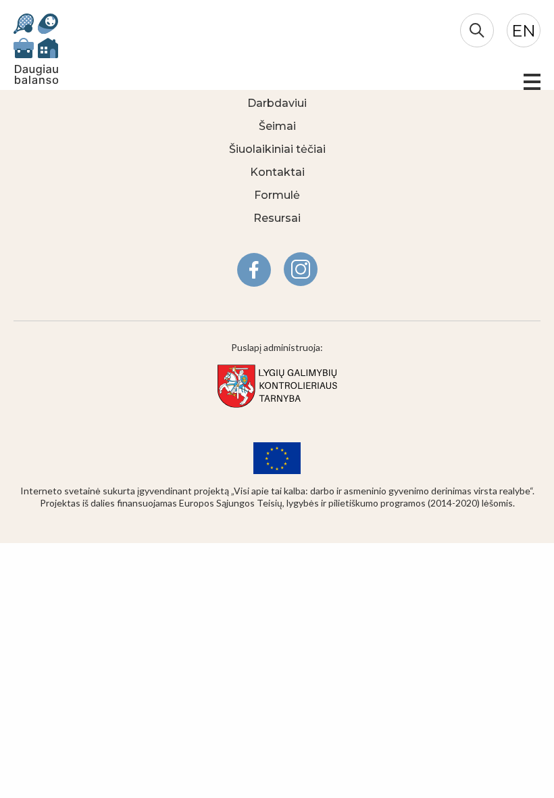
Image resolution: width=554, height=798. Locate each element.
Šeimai (277, 126)
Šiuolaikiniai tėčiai (277, 149)
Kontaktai (277, 172)
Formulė (277, 195)
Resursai (277, 218)
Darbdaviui (277, 103)
